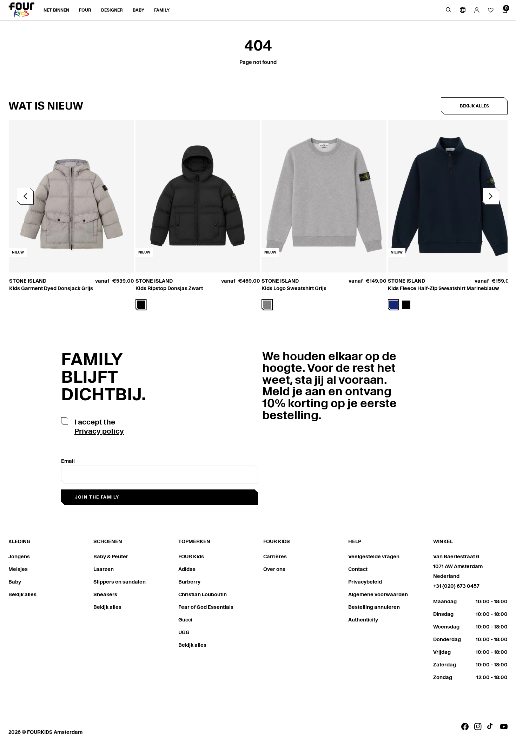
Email (68, 461)
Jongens (19, 556)
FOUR (85, 10)
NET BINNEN (56, 10)
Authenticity (363, 620)
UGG (184, 632)
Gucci (185, 620)
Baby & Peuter (110, 556)
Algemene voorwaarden (378, 594)
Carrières (275, 556)
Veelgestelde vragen (373, 556)
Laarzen (103, 569)
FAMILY (162, 10)
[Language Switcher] (462, 10)
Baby (14, 582)
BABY (138, 10)
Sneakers (105, 594)
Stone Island (27, 281)
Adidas (187, 569)
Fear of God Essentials (205, 607)
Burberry (189, 582)
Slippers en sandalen (119, 582)
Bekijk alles (474, 105)
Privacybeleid (365, 582)
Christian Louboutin (202, 594)
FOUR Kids (191, 556)
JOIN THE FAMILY (97, 497)
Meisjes (18, 569)
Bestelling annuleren (374, 607)
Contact (358, 569)
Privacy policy (99, 431)
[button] (490, 196)
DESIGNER (112, 10)
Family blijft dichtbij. (103, 377)
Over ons (274, 569)
